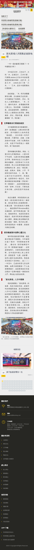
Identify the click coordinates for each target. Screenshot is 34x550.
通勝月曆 (5, 506)
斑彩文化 (5, 443)
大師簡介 (5, 440)
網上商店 (28, 2)
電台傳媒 (5, 451)
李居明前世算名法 (8, 532)
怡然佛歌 (5, 488)
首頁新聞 (21, 29)
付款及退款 (6, 521)
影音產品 (5, 477)
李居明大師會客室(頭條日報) (11, 20)
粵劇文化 (5, 455)
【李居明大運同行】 (8, 29)
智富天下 (4, 16)
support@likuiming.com (14, 415)
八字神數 (5, 447)
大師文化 (23, 7)
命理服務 (5, 484)
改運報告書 (6, 510)
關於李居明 (20, 2)
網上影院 (28, 5)
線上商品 (5, 469)
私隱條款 (5, 514)
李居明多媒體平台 (15, 59)
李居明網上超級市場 (9, 536)
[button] (2, 381)
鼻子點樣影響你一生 (14, 372)
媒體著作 (21, 5)
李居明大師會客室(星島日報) (11, 24)
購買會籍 (5, 499)
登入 (30, 7)
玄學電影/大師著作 (8, 459)
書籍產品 (5, 473)
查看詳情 (30, 374)
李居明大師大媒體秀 (9, 539)
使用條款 (5, 517)
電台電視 (16, 7)
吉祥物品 (5, 481)
